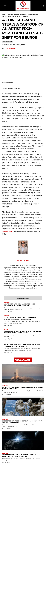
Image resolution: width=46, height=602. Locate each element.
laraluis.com (7, 231)
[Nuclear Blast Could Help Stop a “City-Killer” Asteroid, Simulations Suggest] (23, 440)
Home (4, 14)
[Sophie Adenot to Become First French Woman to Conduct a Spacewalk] (23, 407)
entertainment (13, 14)
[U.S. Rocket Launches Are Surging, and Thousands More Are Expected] (23, 373)
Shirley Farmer (11, 48)
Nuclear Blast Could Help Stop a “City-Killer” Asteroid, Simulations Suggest (23, 332)
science (7, 302)
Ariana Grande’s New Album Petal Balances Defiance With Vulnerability (22, 345)
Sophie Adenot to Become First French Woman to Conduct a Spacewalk (20, 318)
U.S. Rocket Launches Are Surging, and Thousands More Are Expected (19, 304)
